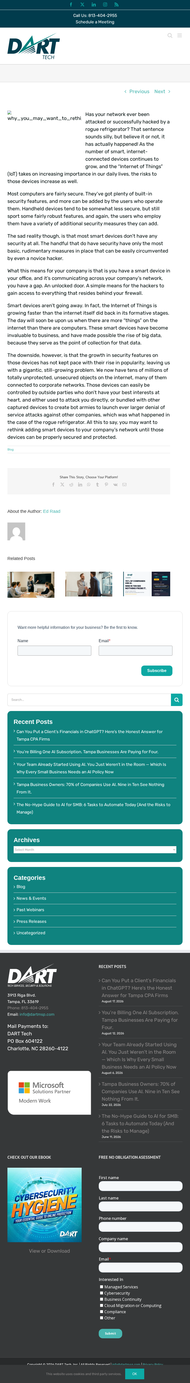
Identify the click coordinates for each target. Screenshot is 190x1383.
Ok (134, 1374)
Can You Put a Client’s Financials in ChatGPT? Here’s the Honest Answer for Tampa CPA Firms (139, 987)
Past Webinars (30, 909)
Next (159, 91)
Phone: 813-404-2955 (27, 1008)
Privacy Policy (153, 1364)
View (34, 1251)
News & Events (31, 898)
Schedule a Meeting (95, 21)
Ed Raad (51, 511)
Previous (139, 91)
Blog (10, 449)
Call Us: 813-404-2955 (95, 15)
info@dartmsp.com (37, 1014)
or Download (55, 1251)
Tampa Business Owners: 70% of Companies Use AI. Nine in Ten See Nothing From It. (141, 1091)
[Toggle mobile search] (169, 35)
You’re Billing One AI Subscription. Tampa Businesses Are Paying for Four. (87, 751)
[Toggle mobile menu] (180, 35)
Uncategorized (31, 932)
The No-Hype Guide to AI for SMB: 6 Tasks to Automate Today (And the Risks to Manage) (140, 1123)
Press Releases (32, 921)
